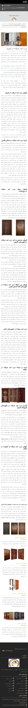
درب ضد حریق (6, 70)
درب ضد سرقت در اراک (11, 135)
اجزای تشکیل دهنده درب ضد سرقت (19, 593)
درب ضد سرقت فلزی (6, 68)
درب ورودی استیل (8, 683)
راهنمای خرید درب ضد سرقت (20, 537)
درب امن (22, 249)
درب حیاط (10, 690)
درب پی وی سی (22, 688)
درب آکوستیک (9, 686)
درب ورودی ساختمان (21, 690)
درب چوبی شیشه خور (21, 693)
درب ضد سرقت (20, 108)
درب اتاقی (10, 688)
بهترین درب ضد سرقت (22, 623)
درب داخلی (23, 681)
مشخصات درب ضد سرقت (21, 563)
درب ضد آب (23, 686)
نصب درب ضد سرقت (21, 678)
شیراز (25, 95)
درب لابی (13, 68)
